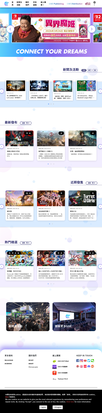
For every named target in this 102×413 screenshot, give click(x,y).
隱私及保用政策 (9, 360)
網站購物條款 (8, 363)
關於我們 (27, 3)
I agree (43, 407)
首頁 (12, 3)
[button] (94, 3)
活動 (95, 70)
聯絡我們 (31, 363)
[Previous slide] (10, 29)
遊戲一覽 (25, 123)
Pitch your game (33, 367)
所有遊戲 (35, 3)
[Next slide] (92, 29)
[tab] (48, 103)
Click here (70, 402)
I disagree (57, 407)
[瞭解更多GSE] (74, 316)
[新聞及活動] (28, 316)
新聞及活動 (19, 3)
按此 (6, 397)
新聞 (89, 70)
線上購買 (43, 3)
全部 (84, 70)
